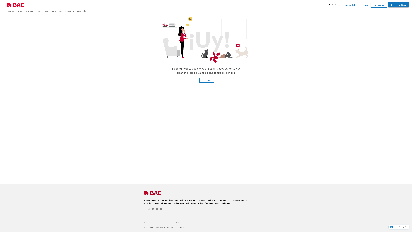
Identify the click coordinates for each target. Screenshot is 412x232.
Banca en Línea (399, 5)
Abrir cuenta (379, 5)
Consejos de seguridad (170, 200)
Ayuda (365, 5)
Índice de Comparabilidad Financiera (157, 203)
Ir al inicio (207, 80)
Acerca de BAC (351, 5)
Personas (10, 11)
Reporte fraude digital (223, 203)
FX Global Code (178, 203)
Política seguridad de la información (199, 203)
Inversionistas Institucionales (75, 11)
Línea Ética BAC (223, 200)
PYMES (19, 11)
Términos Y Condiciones (207, 200)
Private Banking (42, 11)
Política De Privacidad (188, 200)
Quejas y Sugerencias (151, 200)
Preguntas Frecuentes (239, 200)
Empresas (29, 11)
